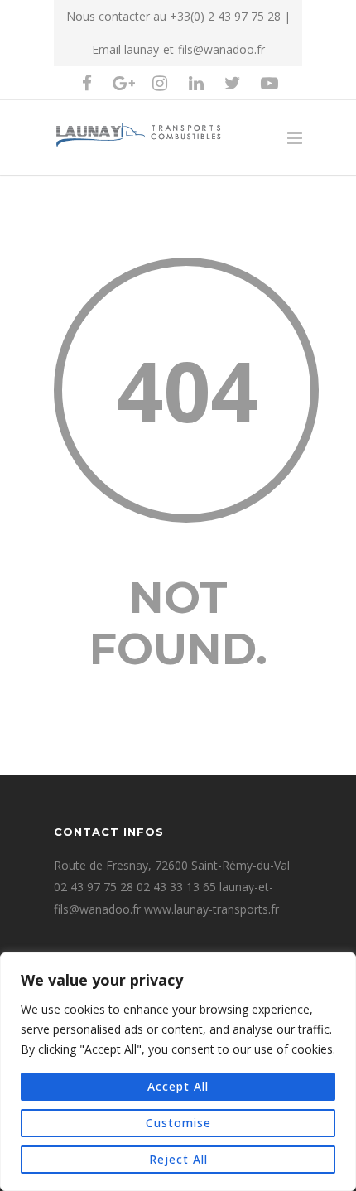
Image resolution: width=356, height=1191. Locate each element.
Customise (178, 1123)
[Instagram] (159, 82)
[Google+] (123, 82)
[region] (178, 1071)
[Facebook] (86, 82)
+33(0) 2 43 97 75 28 (225, 16)
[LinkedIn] (196, 82)
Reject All (178, 1159)
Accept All (178, 1086)
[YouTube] (269, 82)
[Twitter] (232, 82)
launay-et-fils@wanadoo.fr (194, 49)
